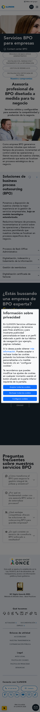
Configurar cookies (20, 399)
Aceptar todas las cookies (20, 387)
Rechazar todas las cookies (20, 393)
